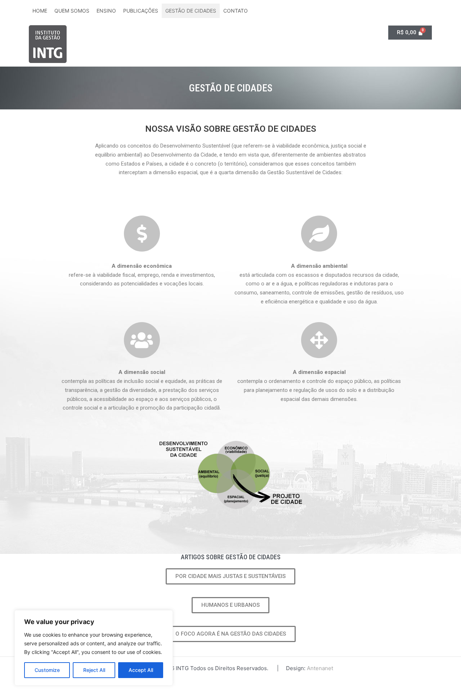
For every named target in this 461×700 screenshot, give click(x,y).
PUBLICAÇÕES (140, 11)
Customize (47, 670)
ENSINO (106, 11)
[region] (93, 648)
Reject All (94, 670)
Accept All (141, 670)
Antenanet (320, 668)
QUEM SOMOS (71, 11)
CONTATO (235, 11)
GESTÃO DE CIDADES (190, 11)
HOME (39, 11)
